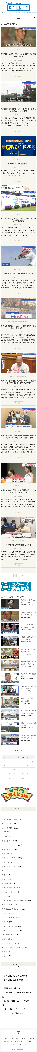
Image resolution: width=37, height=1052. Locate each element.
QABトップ (23, 1044)
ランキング (30, 1041)
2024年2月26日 (18, 60)
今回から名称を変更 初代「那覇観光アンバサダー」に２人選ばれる (18, 491)
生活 (3, 815)
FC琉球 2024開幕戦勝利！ (18, 163)
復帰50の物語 (7, 939)
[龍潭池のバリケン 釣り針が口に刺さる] (19, 256)
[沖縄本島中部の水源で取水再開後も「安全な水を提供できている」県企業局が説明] (19, 363)
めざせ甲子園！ (8, 828)
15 (23, 769)
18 (5, 774)
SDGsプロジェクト (9, 943)
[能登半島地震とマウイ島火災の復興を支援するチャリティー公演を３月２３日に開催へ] (19, 418)
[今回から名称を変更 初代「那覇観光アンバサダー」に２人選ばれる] (19, 473)
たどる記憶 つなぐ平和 (10, 905)
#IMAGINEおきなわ (10, 917)
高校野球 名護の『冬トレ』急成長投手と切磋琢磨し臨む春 (18, 55)
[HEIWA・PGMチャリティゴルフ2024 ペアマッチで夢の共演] (19, 201)
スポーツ (17, 49)
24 (32, 774)
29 (23, 778)
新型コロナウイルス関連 (11, 947)
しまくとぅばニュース (10, 819)
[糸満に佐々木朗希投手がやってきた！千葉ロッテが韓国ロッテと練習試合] (19, 91)
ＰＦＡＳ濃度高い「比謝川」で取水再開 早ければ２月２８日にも (18, 327)
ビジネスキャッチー (9, 845)
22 (23, 774)
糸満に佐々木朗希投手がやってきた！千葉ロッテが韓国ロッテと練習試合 (18, 110)
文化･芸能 (6, 862)
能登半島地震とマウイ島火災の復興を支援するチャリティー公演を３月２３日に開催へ (18, 436)
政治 (26, 321)
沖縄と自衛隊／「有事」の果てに (14, 900)
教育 (3, 870)
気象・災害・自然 (8, 866)
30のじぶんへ (7, 896)
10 (32, 765)
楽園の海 (5, 922)
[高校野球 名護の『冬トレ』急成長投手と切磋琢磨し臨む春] (19, 37)
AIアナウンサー (8, 934)
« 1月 (2, 781)
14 (18, 769)
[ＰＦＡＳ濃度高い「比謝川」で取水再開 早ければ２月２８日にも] (19, 308)
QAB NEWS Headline (21, 1049)
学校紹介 (7, 831)
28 (18, 778)
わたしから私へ (8, 824)
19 (9, 774)
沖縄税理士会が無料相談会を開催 (18, 545)
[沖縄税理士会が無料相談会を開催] (19, 527)
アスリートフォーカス (10, 930)
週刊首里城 (6, 913)
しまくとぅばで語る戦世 (11, 888)
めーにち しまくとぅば (10, 892)
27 (14, 778)
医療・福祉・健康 (8, 858)
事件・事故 (6, 841)
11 (5, 769)
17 (32, 769)
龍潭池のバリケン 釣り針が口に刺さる (18, 273)
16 (28, 769)
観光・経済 (11, 321)
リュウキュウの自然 (9, 926)
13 (14, 769)
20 (14, 774)
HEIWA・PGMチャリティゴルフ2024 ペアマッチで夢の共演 (18, 219)
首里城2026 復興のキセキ (12, 909)
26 (9, 778)
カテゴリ (13, 1044)
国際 (16, 431)
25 (5, 778)
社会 (20, 269)
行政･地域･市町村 (19, 321)
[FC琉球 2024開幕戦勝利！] (19, 146)
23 (28, 774)
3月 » (6, 781)
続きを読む (18, 76)
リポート (16, 269)
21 (18, 774)
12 (9, 769)
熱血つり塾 (6, 952)
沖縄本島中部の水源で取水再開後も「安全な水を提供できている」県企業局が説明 (18, 381)
